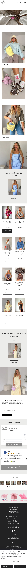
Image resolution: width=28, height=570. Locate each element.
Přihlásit (7, 415)
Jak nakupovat (13, 549)
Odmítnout (7, 566)
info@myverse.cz (14, 511)
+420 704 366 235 (14, 512)
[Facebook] (14, 531)
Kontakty (13, 545)
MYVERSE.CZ (13, 510)
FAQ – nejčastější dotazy (13, 546)
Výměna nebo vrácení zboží (13, 548)
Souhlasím (20, 566)
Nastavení (13, 562)
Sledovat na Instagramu (15, 486)
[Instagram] (12, 531)
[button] (26, 458)
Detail (14, 198)
